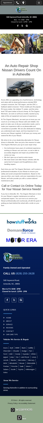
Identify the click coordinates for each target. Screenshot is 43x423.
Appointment (7, 3)
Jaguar (5, 357)
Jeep (12, 357)
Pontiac (6, 366)
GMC (11, 354)
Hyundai (25, 354)
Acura (5, 348)
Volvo (5, 372)
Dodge (24, 351)
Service (9, 324)
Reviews (9, 328)
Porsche (14, 366)
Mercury (31, 360)
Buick (24, 348)
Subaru (5, 369)
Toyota (20, 369)
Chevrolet (7, 351)
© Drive (14, 400)
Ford (5, 354)
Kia (17, 357)
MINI (5, 363)
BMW (17, 348)
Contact (10, 331)
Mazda (13, 360)
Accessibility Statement (27, 403)
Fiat (30, 351)
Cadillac (30, 348)
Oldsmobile (31, 363)
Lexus (34, 357)
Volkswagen (30, 369)
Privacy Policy (12, 403)
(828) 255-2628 (25, 273)
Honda (17, 354)
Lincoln (5, 360)
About (9, 321)
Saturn (28, 366)
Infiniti (33, 354)
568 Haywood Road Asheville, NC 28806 (21, 17)
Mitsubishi (13, 363)
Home (8, 318)
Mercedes (22, 360)
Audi (11, 348)
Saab (21, 366)
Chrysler (16, 351)
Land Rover (25, 357)
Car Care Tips (12, 334)
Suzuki (13, 369)
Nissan (21, 363)
